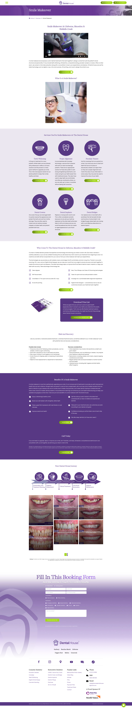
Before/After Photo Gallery (74, 672)
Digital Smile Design (34, 680)
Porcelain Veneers (34, 672)
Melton (67, 653)
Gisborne (75, 649)
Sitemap (62, 703)
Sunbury (56, 649)
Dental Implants (52, 677)
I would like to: (48, 595)
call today (71, 440)
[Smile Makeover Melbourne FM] (124, 707)
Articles (69, 677)
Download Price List (81, 317)
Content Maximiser (100, 703)
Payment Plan (71, 684)
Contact (69, 689)
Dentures (50, 682)
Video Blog (70, 675)
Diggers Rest (59, 653)
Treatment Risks (71, 687)
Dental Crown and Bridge (55, 675)
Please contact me (52, 620)
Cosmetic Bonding (34, 682)
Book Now (107, 2)
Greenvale (73, 653)
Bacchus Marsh (66, 649)
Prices (69, 682)
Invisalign (31, 675)
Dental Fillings (52, 680)
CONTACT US (65, 72)
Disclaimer (51, 703)
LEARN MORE (39, 180)
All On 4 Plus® (52, 684)
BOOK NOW (65, 422)
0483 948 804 (93, 677)
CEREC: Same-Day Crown (55, 672)
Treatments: (48, 600)
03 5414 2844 (121, 2)
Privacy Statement (57, 703)
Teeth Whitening (33, 677)
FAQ (68, 680)
